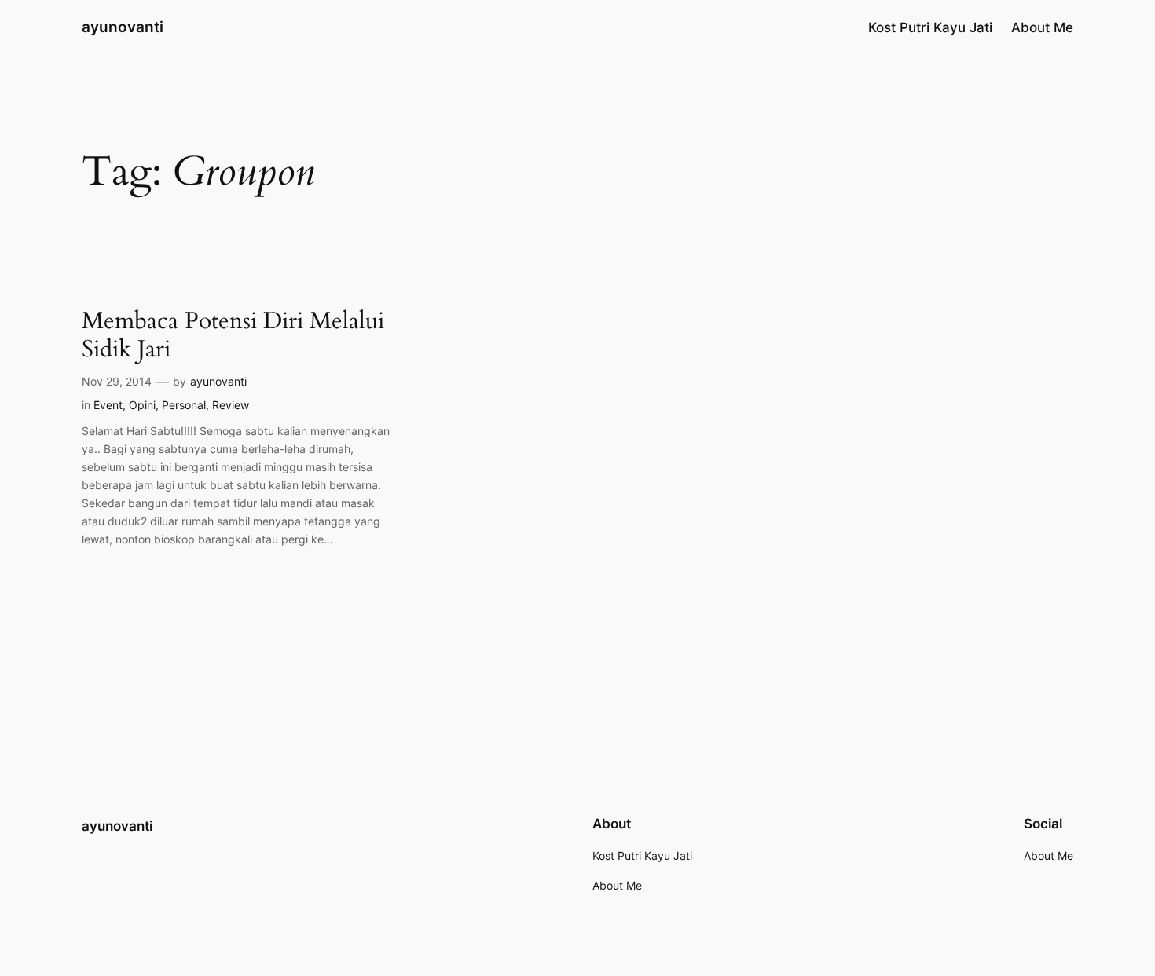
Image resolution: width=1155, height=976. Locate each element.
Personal (184, 404)
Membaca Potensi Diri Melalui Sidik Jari (233, 336)
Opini (142, 404)
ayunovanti (122, 26)
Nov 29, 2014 (117, 381)
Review (230, 404)
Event (108, 404)
